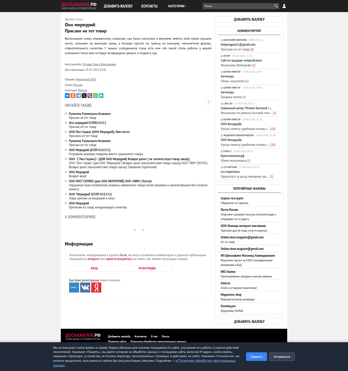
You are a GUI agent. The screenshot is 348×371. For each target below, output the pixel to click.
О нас (154, 336)
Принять (257, 356)
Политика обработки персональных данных (158, 341)
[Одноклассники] (72, 95)
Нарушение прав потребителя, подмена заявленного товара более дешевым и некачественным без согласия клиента (138, 185)
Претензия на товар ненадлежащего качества (98, 205)
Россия (78, 85)
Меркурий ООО (86, 80)
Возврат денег (79, 174)
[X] (84, 95)
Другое (82, 91)
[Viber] (89, 95)
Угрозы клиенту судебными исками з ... (248, 126)
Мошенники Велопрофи (241, 62)
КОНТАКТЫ (149, 5)
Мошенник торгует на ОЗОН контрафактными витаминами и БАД (248, 260)
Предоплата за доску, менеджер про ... (247, 174)
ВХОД (94, 268)
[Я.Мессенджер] (101, 95)
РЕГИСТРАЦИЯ (147, 268)
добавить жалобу (249, 19)
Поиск (165, 336)
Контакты (141, 336)
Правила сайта (117, 341)
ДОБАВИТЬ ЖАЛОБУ (118, 5)
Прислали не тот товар (99, 133)
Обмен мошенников (235, 158)
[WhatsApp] (95, 95)
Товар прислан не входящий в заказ (92, 196)
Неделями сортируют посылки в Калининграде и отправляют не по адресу (248, 214)
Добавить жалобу (119, 336)
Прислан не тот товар (90, 115)
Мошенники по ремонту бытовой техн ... (248, 110)
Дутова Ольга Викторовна (99, 65)
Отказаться (282, 356)
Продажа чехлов (233, 94)
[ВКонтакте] (67, 95)
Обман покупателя (235, 78)
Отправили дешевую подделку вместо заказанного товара (106, 151)
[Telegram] (78, 95)
